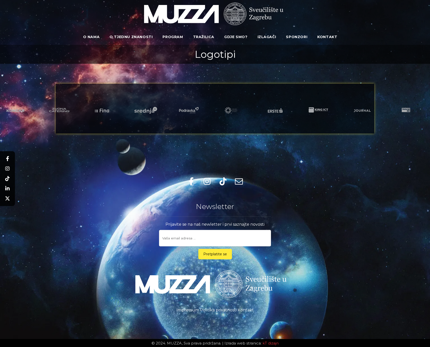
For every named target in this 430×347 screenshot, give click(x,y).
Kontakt (246, 310)
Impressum (187, 310)
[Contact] (239, 181)
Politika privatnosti (218, 310)
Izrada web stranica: (243, 343)
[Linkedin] (7, 189)
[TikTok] (7, 179)
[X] (7, 199)
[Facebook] (7, 159)
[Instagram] (7, 169)
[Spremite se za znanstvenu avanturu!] (181, 14)
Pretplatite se (215, 254)
